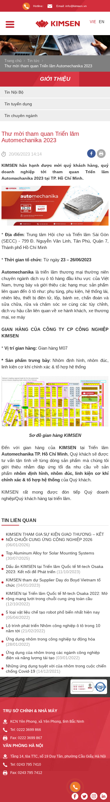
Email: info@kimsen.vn (71, 6)
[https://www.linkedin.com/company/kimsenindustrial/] (103, 796)
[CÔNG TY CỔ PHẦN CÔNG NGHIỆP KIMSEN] (55, 23)
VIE (93, 22)
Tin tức (33, 61)
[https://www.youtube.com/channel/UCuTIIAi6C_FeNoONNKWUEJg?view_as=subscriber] (84, 796)
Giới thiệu (55, 79)
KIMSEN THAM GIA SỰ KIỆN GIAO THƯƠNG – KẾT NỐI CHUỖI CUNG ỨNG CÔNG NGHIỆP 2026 (55, 539)
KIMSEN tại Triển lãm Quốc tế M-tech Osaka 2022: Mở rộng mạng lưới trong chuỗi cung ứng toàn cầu (57, 598)
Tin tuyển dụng (18, 104)
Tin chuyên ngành (21, 115)
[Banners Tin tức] (55, 45)
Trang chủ (12, 61)
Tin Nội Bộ (13, 92)
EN (101, 22)
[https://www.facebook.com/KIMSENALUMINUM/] (75, 796)
